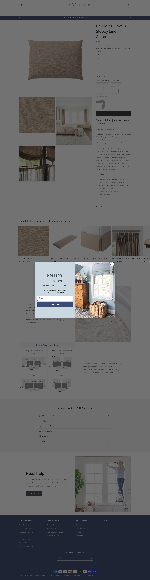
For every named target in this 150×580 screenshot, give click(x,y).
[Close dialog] (112, 264)
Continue (55, 304)
